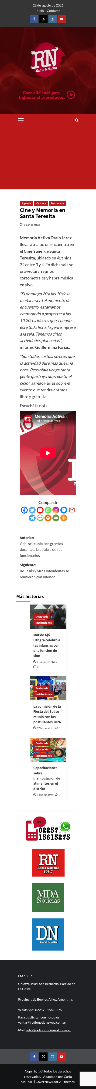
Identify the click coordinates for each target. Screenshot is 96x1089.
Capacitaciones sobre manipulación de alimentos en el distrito (46, 778)
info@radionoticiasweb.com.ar (48, 1030)
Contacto (53, 11)
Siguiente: (44, 570)
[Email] (55, 517)
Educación (41, 750)
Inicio (40, 11)
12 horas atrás (45, 728)
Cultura (41, 203)
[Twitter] (32, 510)
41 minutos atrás (47, 662)
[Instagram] (55, 510)
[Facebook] (24, 510)
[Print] (48, 517)
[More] (63, 517)
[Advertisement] (48, 158)
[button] (21, 119)
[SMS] (40, 517)
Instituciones (43, 623)
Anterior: (41, 546)
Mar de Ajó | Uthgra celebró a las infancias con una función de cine (46, 645)
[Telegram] (32, 517)
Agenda (26, 203)
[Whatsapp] (48, 510)
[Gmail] (71, 510)
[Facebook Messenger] (63, 510)
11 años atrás (32, 224)
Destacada (57, 203)
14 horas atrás (45, 795)
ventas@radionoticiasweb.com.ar (42, 1022)
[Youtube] (40, 510)
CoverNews (44, 1082)
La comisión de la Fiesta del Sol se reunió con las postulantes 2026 (47, 714)
